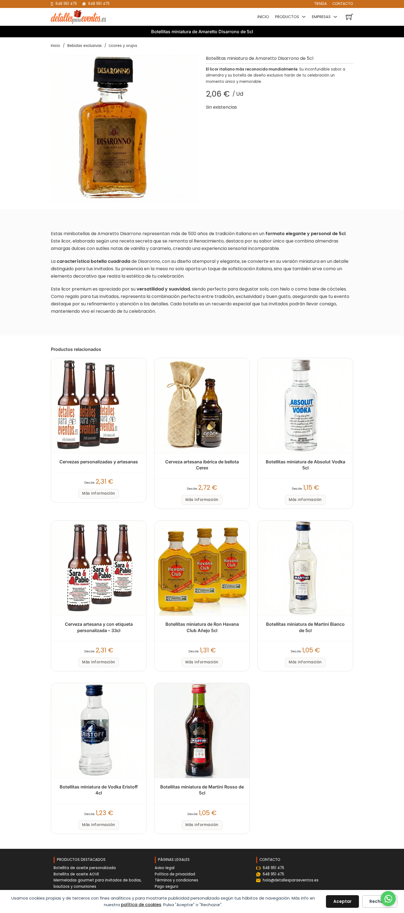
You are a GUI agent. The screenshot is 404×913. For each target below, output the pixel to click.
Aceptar (342, 901)
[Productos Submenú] (305, 16)
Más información (98, 493)
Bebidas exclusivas (84, 45)
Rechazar (379, 901)
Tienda (320, 3)
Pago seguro (166, 886)
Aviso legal (165, 867)
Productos (287, 16)
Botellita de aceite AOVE (76, 874)
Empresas (321, 16)
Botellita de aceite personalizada (85, 867)
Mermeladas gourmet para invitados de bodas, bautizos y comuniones (98, 883)
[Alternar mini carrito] (349, 17)
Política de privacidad (175, 874)
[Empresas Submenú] (336, 16)
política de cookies (141, 905)
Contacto (342, 3)
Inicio (263, 16)
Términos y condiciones (176, 880)
